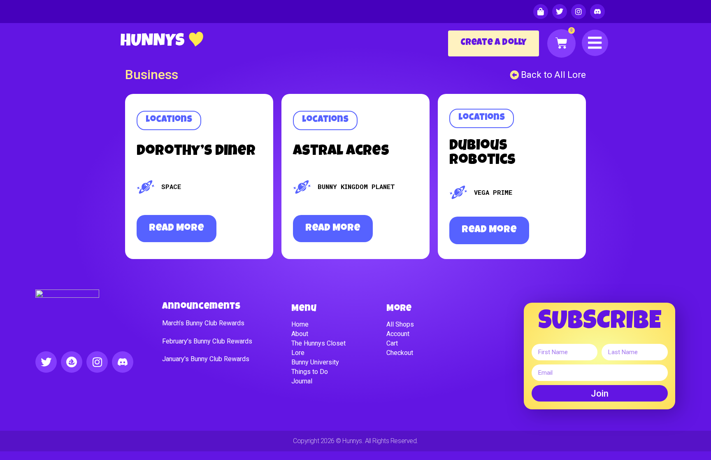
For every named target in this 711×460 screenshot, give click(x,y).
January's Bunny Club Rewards (205, 359)
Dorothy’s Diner (196, 152)
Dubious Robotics (482, 153)
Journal (301, 381)
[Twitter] (559, 11)
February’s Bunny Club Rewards (207, 341)
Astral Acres (341, 152)
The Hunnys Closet (318, 343)
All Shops (400, 324)
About (299, 334)
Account (397, 334)
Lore (297, 353)
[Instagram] (578, 11)
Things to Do (309, 372)
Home (300, 324)
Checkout (399, 353)
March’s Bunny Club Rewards (203, 323)
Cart (392, 343)
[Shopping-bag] (540, 11)
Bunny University (315, 362)
